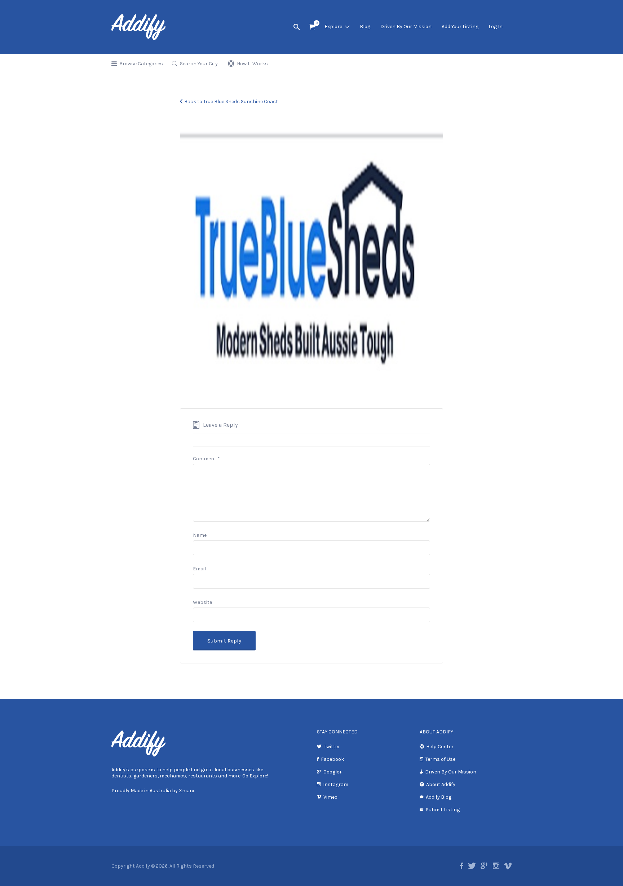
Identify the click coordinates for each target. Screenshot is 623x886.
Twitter (332, 747)
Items (312, 27)
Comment (206, 459)
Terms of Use (440, 759)
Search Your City (199, 64)
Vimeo (330, 797)
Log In (496, 26)
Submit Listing (443, 810)
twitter (472, 865)
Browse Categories (141, 64)
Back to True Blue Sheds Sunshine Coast (231, 101)
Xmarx (186, 791)
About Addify (440, 784)
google (484, 865)
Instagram (335, 784)
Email (199, 569)
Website (202, 602)
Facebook (332, 759)
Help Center (440, 747)
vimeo (508, 865)
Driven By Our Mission (406, 26)
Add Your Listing (460, 26)
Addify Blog (438, 797)
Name (200, 535)
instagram (496, 865)
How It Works (252, 64)
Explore (333, 26)
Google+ (332, 772)
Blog (365, 26)
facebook (461, 865)
